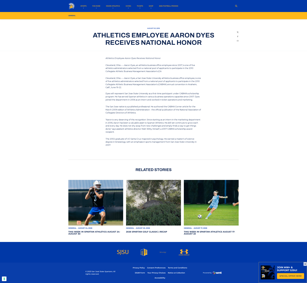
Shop (151, 6)
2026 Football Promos (168, 6)
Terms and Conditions (177, 268)
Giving (128, 6)
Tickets (140, 6)
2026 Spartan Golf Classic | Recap (146, 232)
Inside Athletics (113, 6)
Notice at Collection (176, 273)
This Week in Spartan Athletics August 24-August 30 (94, 233)
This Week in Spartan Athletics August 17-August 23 (209, 233)
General (72, 228)
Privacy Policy (139, 268)
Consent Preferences (156, 268)
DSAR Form (140, 273)
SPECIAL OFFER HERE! (291, 277)
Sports (83, 6)
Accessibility (160, 278)
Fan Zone (96, 6)
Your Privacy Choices (156, 273)
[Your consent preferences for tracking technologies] (4, 279)
